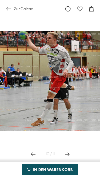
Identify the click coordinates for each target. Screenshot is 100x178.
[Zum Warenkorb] (91, 9)
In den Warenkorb (52, 170)
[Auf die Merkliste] (80, 9)
